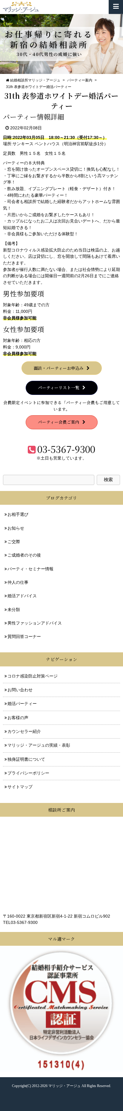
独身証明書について (26, 759)
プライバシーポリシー (28, 773)
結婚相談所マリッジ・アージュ (35, 80)
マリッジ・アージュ (64, 1086)
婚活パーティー (22, 703)
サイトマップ (20, 787)
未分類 (13, 609)
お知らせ (15, 528)
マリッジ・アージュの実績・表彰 (38, 745)
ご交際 (13, 541)
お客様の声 (17, 718)
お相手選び (17, 514)
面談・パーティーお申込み (59, 368)
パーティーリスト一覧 (58, 387)
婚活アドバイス (22, 596)
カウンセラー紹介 (24, 731)
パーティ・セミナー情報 (30, 569)
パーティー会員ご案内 (58, 422)
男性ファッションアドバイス (34, 623)
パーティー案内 (79, 80)
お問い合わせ (20, 690)
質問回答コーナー (24, 636)
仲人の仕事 (17, 582)
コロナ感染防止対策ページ (32, 676)
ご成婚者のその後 (24, 555)
